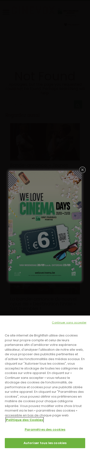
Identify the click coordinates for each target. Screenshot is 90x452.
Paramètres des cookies (45, 429)
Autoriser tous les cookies (45, 443)
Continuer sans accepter (69, 322)
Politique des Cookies (24, 420)
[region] (45, 384)
